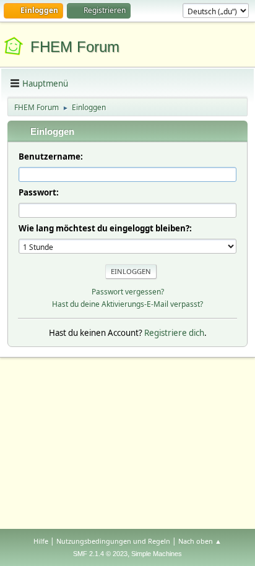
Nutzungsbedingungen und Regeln (113, 541)
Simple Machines (156, 553)
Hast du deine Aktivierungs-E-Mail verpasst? (127, 304)
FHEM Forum (74, 46)
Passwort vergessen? (128, 291)
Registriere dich (174, 332)
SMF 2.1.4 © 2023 (100, 553)
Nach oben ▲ (200, 541)
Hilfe (40, 541)
